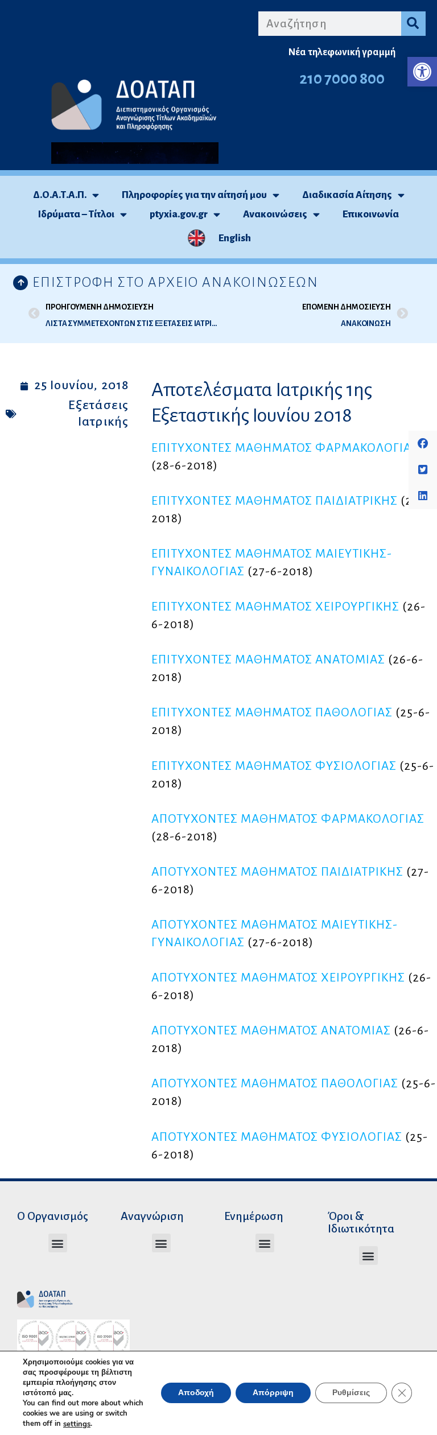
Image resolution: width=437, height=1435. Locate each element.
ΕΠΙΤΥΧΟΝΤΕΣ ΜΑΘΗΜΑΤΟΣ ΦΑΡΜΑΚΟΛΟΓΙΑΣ (285, 448)
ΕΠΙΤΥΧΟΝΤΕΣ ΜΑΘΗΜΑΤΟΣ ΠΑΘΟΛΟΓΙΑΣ (272, 712)
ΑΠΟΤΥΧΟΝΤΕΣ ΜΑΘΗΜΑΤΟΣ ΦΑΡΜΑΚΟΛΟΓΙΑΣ (287, 819)
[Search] (413, 23)
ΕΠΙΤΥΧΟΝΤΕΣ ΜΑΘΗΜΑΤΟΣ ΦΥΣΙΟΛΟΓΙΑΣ (274, 766)
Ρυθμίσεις (351, 1393)
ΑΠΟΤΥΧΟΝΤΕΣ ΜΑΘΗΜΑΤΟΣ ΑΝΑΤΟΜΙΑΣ (271, 1030)
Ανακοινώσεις (275, 214)
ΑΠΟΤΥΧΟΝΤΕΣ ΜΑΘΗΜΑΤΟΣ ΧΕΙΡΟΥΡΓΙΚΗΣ (278, 977)
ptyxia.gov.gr (179, 214)
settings (76, 1424)
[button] (422, 71)
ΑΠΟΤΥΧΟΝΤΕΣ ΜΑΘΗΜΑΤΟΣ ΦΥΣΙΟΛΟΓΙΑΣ (276, 1137)
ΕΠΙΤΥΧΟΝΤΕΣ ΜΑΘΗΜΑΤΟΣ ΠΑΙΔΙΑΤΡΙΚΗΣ (274, 501)
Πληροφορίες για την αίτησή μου (194, 194)
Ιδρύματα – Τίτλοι (76, 214)
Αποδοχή (196, 1393)
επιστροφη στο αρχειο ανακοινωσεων (175, 282)
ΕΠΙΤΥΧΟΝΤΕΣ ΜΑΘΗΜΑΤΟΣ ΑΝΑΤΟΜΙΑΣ (268, 659)
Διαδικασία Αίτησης (347, 194)
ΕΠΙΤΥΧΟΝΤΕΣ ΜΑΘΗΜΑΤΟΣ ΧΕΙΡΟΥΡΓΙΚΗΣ (275, 606)
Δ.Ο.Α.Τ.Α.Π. (59, 194)
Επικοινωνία (371, 214)
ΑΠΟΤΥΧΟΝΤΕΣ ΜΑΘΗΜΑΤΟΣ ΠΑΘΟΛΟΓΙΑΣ (274, 1083)
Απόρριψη (273, 1393)
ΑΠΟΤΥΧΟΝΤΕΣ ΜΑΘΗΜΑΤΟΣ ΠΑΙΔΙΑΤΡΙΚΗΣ (277, 872)
